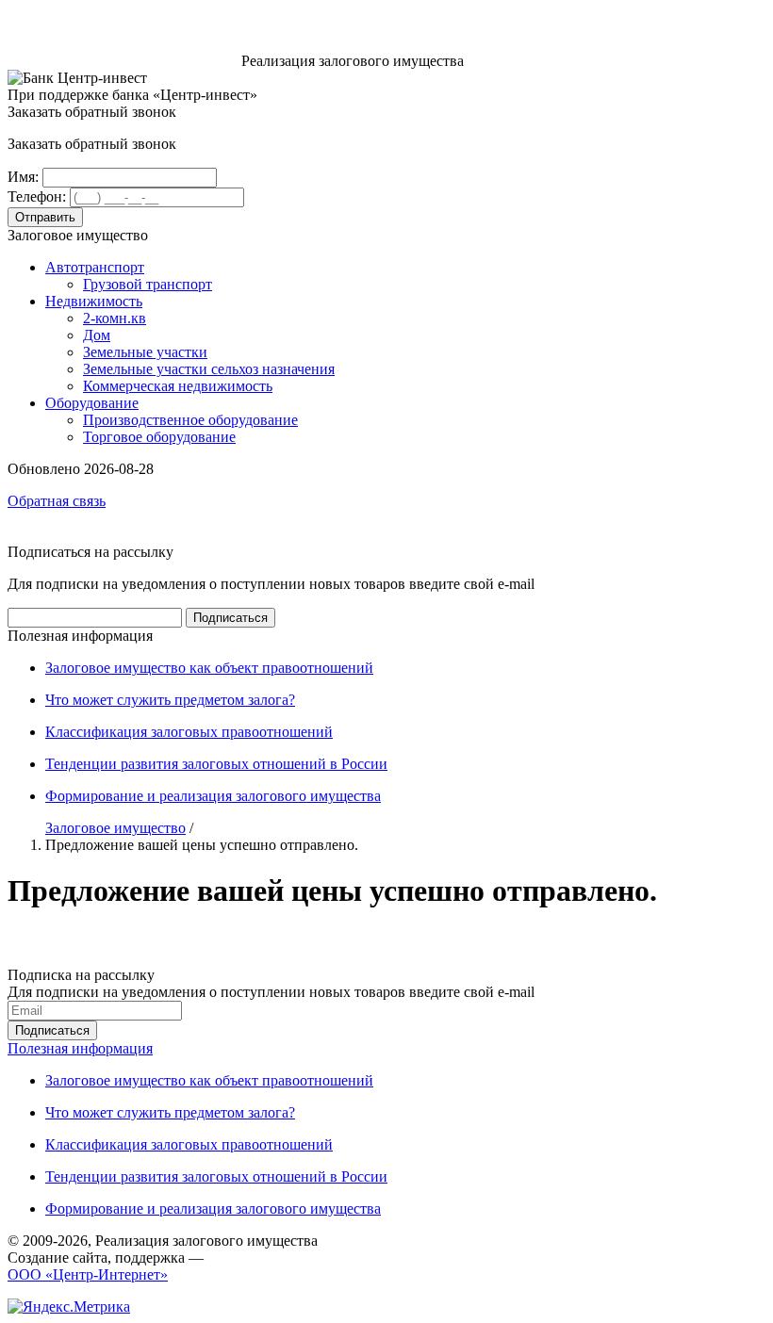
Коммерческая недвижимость (177, 386)
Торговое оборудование (159, 437)
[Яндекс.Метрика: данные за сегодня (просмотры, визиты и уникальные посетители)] (69, 1306)
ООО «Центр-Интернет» (88, 1274)
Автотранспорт (94, 267)
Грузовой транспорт (147, 284)
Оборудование (92, 403)
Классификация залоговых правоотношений (189, 732)
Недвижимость (93, 301)
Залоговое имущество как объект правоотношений (209, 668)
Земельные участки (145, 352)
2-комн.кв (114, 318)
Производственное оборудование (190, 420)
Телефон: (37, 196)
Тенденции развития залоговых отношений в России (216, 764)
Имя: (23, 177)
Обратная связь (57, 501)
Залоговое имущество (115, 828)
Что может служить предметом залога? (170, 700)
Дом (96, 335)
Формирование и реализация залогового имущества (213, 796)
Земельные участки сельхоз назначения (209, 369)
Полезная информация (80, 1048)
